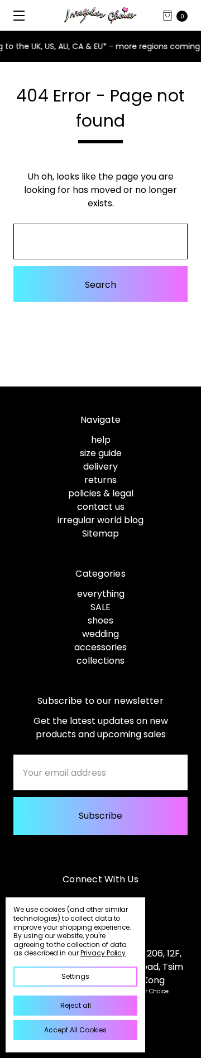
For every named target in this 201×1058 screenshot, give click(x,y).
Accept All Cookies (75, 1030)
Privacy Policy (103, 953)
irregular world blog (100, 520)
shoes (100, 620)
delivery (100, 466)
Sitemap (100, 533)
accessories (100, 647)
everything (101, 593)
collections (100, 660)
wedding (100, 633)
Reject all (75, 1005)
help (101, 439)
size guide (101, 453)
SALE (100, 607)
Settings (75, 976)
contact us (101, 506)
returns (100, 480)
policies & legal (100, 493)
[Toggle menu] (15, 15)
